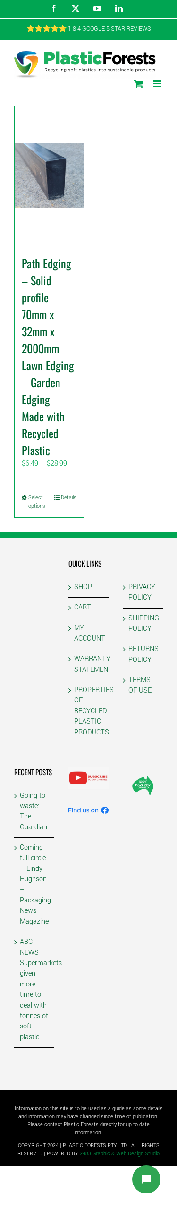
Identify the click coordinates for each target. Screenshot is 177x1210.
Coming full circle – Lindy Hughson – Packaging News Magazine (35, 884)
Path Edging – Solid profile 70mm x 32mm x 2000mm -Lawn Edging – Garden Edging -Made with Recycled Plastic (48, 357)
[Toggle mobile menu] (158, 84)
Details (68, 497)
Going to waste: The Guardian (33, 811)
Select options (36, 501)
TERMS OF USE (140, 685)
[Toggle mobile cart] (138, 84)
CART (82, 607)
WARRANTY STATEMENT (89, 664)
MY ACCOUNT (89, 633)
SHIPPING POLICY (143, 623)
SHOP (83, 587)
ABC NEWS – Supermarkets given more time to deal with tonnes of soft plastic (35, 989)
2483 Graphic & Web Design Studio (120, 1153)
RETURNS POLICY (143, 654)
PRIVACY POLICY (141, 592)
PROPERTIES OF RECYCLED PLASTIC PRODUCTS (89, 711)
